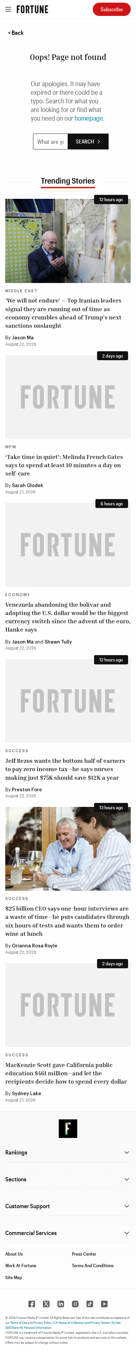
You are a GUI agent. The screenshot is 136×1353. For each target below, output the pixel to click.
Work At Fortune (20, 1265)
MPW (11, 447)
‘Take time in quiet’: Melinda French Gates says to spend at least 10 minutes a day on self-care (64, 465)
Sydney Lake (26, 1094)
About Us (14, 1254)
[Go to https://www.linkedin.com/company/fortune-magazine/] (60, 1304)
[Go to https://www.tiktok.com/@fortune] (90, 1304)
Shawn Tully (58, 642)
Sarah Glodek (27, 485)
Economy (17, 595)
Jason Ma (23, 338)
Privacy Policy (42, 1323)
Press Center (84, 1254)
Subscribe (112, 9)
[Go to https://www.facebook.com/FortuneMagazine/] (31, 1304)
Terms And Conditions (93, 1265)
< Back (16, 32)
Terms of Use (18, 1323)
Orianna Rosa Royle (34, 946)
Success (17, 751)
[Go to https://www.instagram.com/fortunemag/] (75, 1304)
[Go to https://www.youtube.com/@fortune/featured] (104, 1304)
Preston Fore (27, 790)
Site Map (13, 1277)
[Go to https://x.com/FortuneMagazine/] (46, 1304)
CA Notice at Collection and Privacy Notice (82, 1323)
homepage (89, 118)
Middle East (21, 291)
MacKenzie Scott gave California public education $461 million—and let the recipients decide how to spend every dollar (66, 1073)
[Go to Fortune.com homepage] (32, 9)
